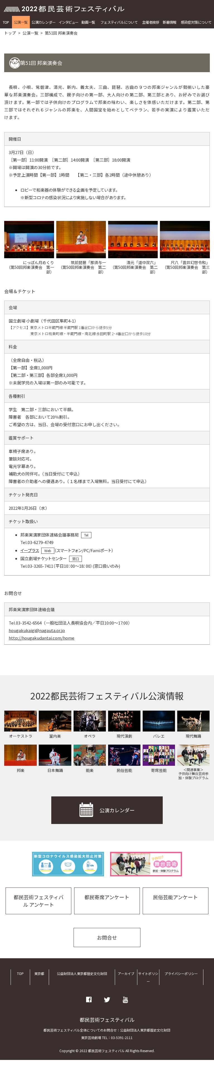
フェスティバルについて (119, 22)
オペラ (90, 736)
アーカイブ (126, 973)
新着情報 (169, 22)
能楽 (90, 770)
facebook (88, 1000)
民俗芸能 (124, 770)
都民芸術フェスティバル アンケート (39, 900)
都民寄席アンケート (106, 897)
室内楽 (55, 736)
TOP (6, 22)
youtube (125, 1000)
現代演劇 (124, 736)
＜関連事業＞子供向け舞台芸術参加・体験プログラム (193, 773)
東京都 (39, 973)
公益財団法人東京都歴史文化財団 (82, 973)
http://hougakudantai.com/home (41, 638)
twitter (107, 1000)
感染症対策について (196, 22)
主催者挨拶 (150, 22)
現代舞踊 (193, 736)
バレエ (159, 736)
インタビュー (68, 22)
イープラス (29, 550)
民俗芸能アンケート (175, 897)
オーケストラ (20, 736)
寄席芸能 (159, 770)
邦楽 (21, 770)
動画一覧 (88, 22)
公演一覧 (21, 22)
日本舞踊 (55, 770)
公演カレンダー (43, 22)
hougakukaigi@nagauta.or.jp (37, 630)
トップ (10, 33)
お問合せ (107, 937)
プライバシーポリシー (181, 973)
